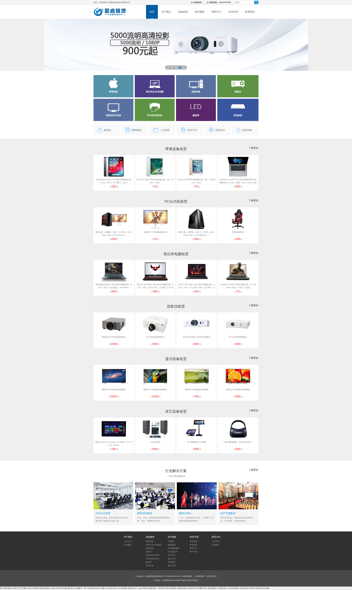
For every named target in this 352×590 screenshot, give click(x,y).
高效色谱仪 (244, 588)
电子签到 (171, 555)
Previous (4, 46)
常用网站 (171, 562)
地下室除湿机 (6, 588)
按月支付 (192, 130)
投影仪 (149, 552)
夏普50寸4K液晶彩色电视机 (238, 389)
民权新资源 (151, 588)
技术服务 (200, 11)
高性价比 (220, 130)
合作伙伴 (233, 11)
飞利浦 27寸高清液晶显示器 (155, 232)
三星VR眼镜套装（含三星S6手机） (238, 442)
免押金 (107, 130)
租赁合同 (193, 545)
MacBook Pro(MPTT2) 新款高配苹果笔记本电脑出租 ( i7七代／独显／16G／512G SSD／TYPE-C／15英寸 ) (238, 182)
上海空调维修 (233, 588)
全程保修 (247, 130)
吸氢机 (47, 588)
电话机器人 (132, 588)
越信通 (67, 588)
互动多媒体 (172, 552)
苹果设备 (149, 541)
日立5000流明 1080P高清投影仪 (197, 337)
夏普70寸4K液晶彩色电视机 (155, 389)
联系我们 (250, 11)
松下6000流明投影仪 (155, 337)
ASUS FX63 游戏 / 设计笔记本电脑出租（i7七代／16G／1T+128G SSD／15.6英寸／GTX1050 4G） (196, 287)
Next (348, 46)
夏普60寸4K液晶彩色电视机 (197, 389)
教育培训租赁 (144, 513)
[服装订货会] (197, 509)
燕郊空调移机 (171, 588)
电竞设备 (149, 548)
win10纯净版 (121, 588)
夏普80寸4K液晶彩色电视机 (114, 389)
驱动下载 (171, 565)
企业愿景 (127, 545)
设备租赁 (183, 11)
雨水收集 (266, 588)
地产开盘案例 (228, 513)
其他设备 (149, 565)
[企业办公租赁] (113, 509)
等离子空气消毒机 (20, 588)
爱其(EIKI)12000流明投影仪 (114, 337)
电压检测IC (212, 588)
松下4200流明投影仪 (238, 337)
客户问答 (193, 552)
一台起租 (165, 130)
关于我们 (166, 11)
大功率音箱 (155, 442)
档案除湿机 (182, 588)
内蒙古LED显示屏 (108, 588)
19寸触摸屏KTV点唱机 (196, 442)
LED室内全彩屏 (93, 588)
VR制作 (171, 541)
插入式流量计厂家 (78, 588)
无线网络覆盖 (173, 548)
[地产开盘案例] (238, 509)
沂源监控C (222, 588)
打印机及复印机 (152, 559)
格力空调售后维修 (35, 588)
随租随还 (136, 130)
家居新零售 (192, 588)
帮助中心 (217, 11)
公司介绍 (127, 541)
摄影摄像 (171, 545)
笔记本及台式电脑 (153, 545)
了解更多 (253, 148)
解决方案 (171, 559)
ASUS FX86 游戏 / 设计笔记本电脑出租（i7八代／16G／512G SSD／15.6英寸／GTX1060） (155, 287)
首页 (151, 11)
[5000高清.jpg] (176, 45)
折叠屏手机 (202, 588)
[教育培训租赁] (155, 509)
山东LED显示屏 (57, 588)
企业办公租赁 (103, 513)
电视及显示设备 (152, 555)
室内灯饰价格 (255, 588)
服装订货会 (185, 513)
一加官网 (160, 588)
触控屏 (149, 562)
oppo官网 (142, 588)
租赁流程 (193, 541)
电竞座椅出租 (238, 232)
